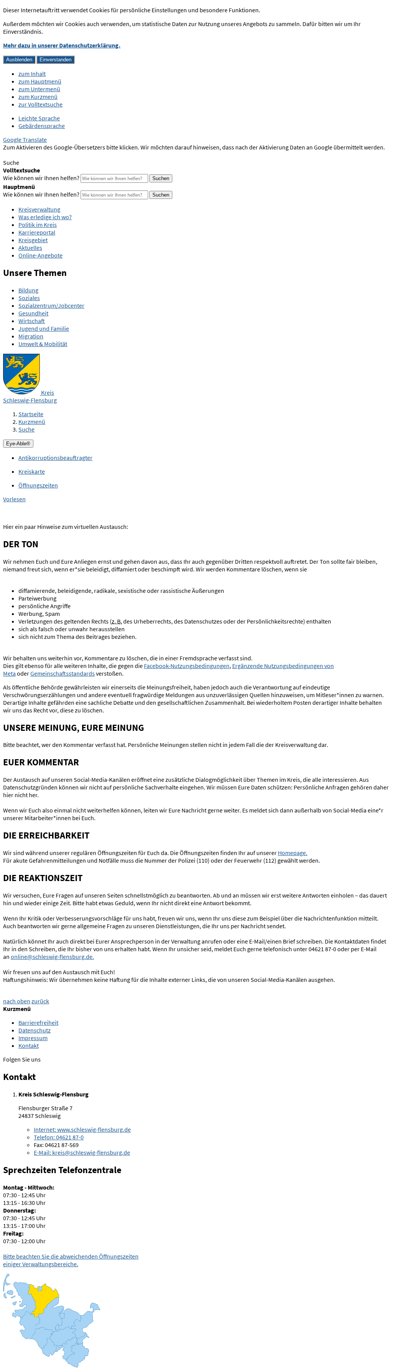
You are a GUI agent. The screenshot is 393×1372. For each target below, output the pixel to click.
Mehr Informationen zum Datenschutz (52, 155)
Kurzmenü (31, 421)
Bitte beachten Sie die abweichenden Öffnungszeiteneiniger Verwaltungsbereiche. (71, 1260)
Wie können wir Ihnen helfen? (41, 178)
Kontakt (28, 1045)
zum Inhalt (32, 73)
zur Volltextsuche (40, 104)
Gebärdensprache (41, 126)
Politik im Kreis (37, 224)
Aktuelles (30, 247)
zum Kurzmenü (38, 96)
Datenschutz (34, 1030)
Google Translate (25, 139)
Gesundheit (33, 313)
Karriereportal (36, 232)
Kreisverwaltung (39, 209)
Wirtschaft (31, 321)
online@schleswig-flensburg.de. (52, 956)
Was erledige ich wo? (45, 217)
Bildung (28, 290)
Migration (30, 336)
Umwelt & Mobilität (42, 344)
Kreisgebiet (33, 240)
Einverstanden (55, 59)
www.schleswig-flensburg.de (82, 1129)
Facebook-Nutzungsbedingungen (187, 666)
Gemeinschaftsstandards (62, 673)
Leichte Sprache (39, 118)
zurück (40, 1001)
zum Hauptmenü (39, 81)
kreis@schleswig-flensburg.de (82, 1152)
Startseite (30, 414)
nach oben (16, 1001)
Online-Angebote (40, 255)
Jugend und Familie (43, 328)
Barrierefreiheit (38, 1022)
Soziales (29, 298)
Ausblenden (19, 59)
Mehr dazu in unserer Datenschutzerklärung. (62, 45)
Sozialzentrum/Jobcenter (51, 305)
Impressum (33, 1038)
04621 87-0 (59, 1137)
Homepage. (292, 853)
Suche (26, 429)
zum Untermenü (39, 89)
